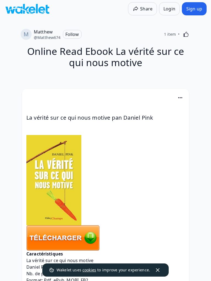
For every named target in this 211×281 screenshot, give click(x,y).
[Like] (186, 34)
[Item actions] (180, 97)
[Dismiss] (157, 270)
